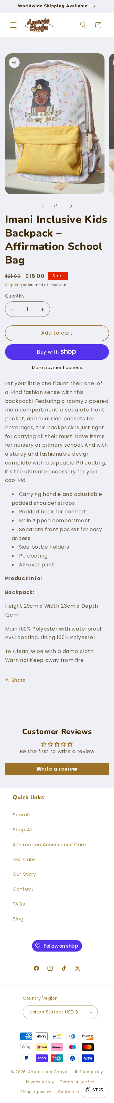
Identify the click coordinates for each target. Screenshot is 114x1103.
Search (21, 815)
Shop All (23, 829)
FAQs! (20, 904)
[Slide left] (43, 206)
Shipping (13, 285)
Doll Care (24, 859)
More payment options (57, 367)
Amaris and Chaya (48, 1071)
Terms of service (77, 1082)
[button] (13, 25)
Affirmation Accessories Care (49, 844)
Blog (18, 919)
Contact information (79, 1091)
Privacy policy (40, 1082)
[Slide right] (71, 206)
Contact (23, 889)
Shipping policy (36, 1091)
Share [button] (18, 680)
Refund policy (89, 1071)
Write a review (57, 768)
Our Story (24, 874)
